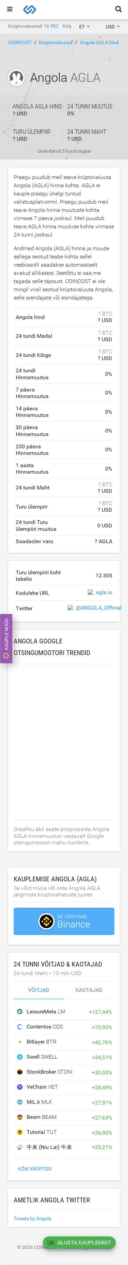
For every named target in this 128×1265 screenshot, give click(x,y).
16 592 (51, 26)
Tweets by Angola (32, 1218)
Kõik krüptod (35, 1169)
